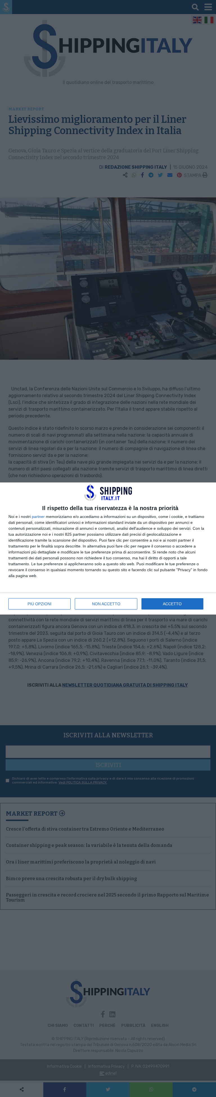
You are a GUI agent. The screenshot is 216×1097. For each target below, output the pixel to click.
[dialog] (108, 548)
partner (38, 517)
